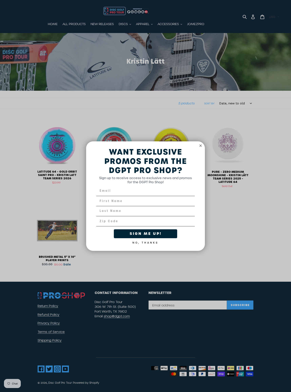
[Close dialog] (200, 145)
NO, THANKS (145, 241)
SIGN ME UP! (146, 233)
